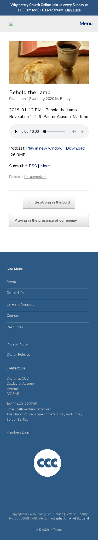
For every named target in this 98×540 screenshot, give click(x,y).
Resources (15, 327)
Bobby (65, 98)
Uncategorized (35, 177)
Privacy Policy (17, 344)
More (45, 166)
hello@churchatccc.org (33, 409)
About (11, 281)
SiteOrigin (45, 530)
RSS (33, 166)
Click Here (72, 10)
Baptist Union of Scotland (71, 518)
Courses (13, 315)
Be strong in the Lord (49, 202)
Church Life (15, 293)
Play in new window (44, 148)
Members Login (19, 432)
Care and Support (20, 304)
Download (75, 148)
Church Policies (18, 354)
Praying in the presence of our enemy (49, 220)
